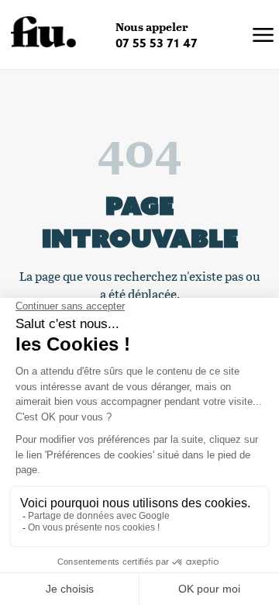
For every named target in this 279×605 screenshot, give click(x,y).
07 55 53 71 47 (156, 43)
